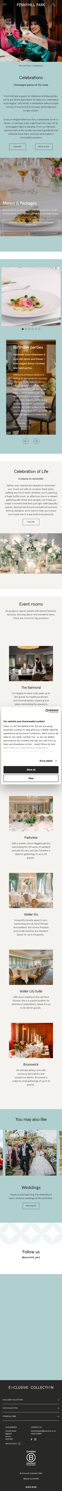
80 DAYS (36, 1479)
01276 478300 (36, 1434)
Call (54, 2)
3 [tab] (29, 329)
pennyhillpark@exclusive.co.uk (43, 1431)
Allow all (31, 770)
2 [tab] (26, 329)
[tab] (26, 1133)
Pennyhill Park (25, 66)
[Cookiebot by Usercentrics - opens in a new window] (45, 711)
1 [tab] (23, 329)
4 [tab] (33, 329)
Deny (31, 778)
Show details (46, 761)
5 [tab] (36, 329)
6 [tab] (39, 329)
